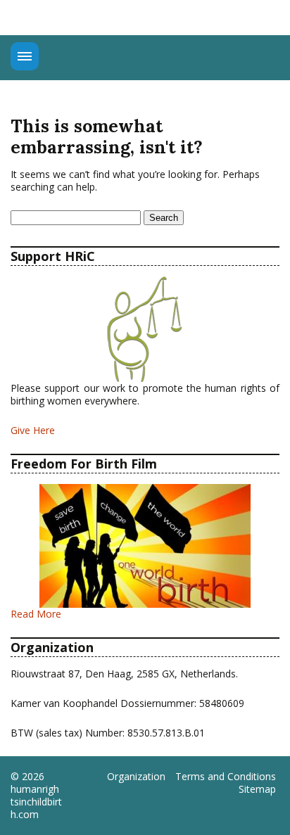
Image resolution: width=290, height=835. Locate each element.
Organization (136, 776)
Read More (36, 613)
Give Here (33, 430)
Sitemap (257, 789)
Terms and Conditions (225, 776)
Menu (25, 56)
